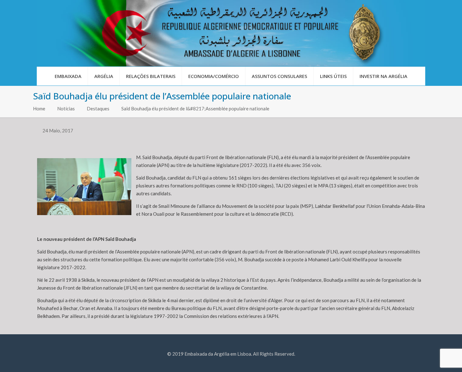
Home (39, 108)
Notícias (66, 108)
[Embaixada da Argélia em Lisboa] (231, 33)
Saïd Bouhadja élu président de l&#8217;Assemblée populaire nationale (195, 108)
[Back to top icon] (431, 359)
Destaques (98, 108)
